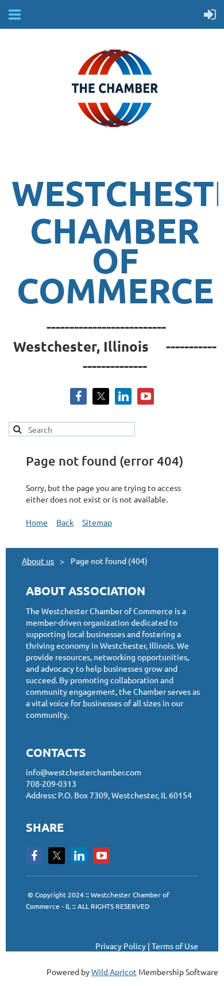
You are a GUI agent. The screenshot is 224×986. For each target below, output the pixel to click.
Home (37, 522)
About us (38, 560)
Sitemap (97, 522)
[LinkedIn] (123, 396)
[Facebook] (78, 396)
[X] (100, 396)
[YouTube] (145, 396)
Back (65, 522)
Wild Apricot (114, 971)
